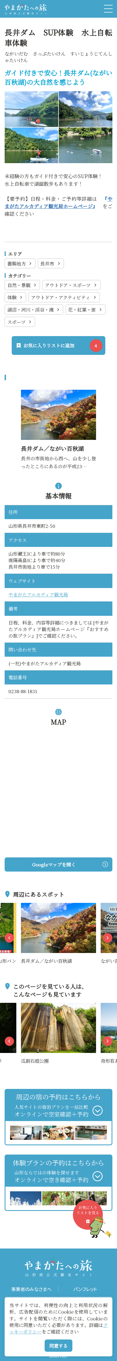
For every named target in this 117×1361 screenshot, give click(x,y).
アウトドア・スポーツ (68, 285)
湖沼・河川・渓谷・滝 (30, 309)
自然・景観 (18, 285)
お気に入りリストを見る (87, 1210)
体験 (12, 297)
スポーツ (16, 321)
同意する (58, 1345)
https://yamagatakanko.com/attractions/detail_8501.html (58, 397)
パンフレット (85, 1289)
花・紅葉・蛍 (82, 309)
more (27, 906)
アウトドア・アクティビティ (60, 297)
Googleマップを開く (54, 864)
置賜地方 (16, 263)
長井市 (47, 263)
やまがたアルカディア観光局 (38, 594)
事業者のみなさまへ (31, 1289)
